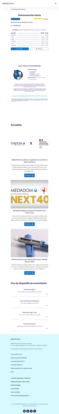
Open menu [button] (56, 3)
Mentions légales (16, 385)
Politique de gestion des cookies (20, 381)
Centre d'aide (15, 388)
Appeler (21, 49)
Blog (12, 372)
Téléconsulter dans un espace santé (21, 368)
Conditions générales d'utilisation (21, 378)
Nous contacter (15, 392)
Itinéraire (40, 49)
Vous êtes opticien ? (17, 365)
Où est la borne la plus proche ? (20, 395)
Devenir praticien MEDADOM (19, 358)
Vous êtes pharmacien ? (18, 361)
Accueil (11, 9)
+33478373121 (17, 25)
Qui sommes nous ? (16, 354)
